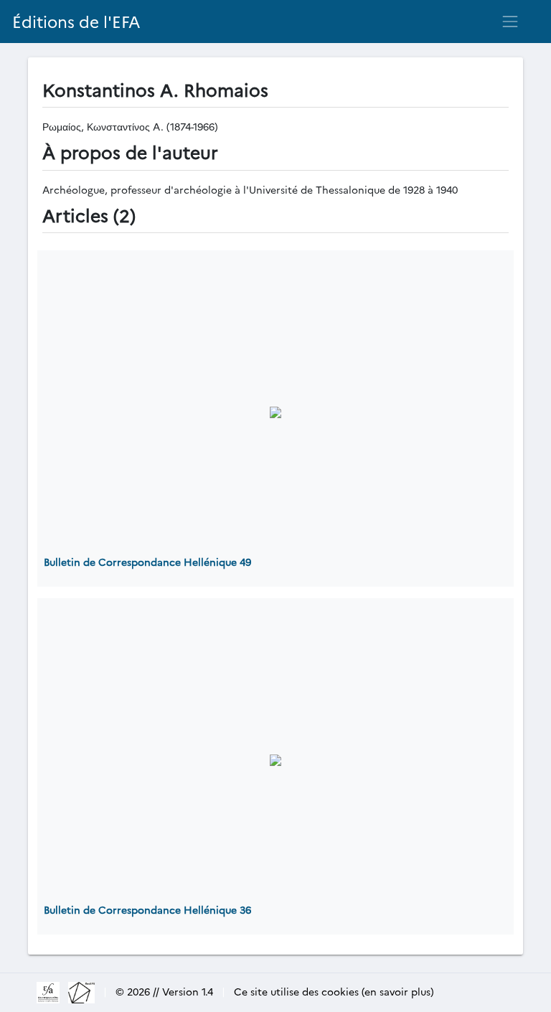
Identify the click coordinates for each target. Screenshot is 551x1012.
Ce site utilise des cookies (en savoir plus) (334, 991)
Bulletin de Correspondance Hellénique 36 (147, 909)
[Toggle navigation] (510, 21)
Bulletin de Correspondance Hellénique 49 (147, 561)
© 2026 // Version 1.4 (164, 991)
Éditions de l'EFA (76, 21)
